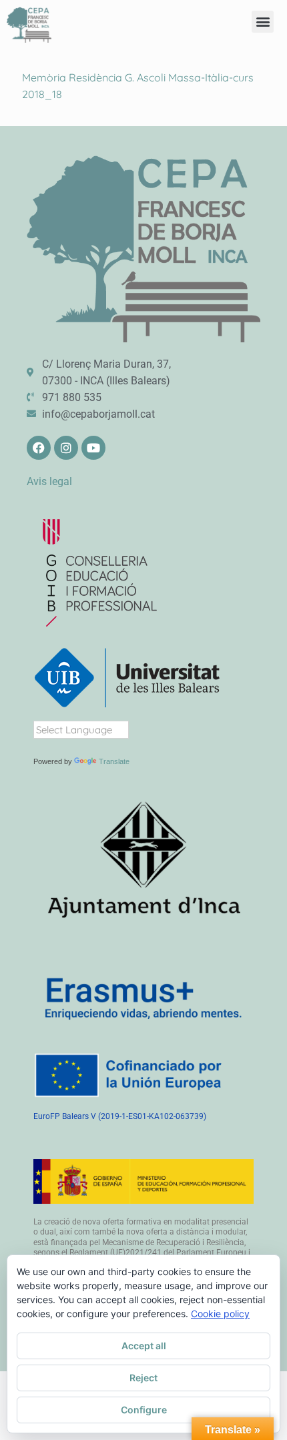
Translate (114, 761)
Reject (143, 1377)
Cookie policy (220, 1313)
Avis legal (49, 481)
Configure (144, 1409)
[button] (263, 22)
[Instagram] (66, 448)
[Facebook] (39, 448)
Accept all (143, 1345)
